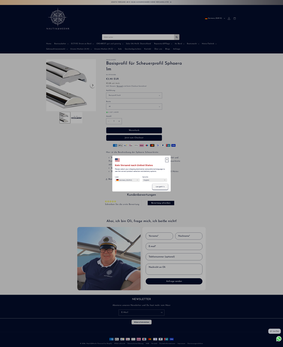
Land (117, 177)
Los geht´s (160, 187)
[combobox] (124, 180)
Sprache (145, 177)
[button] (167, 160)
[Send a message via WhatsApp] (279, 339)
